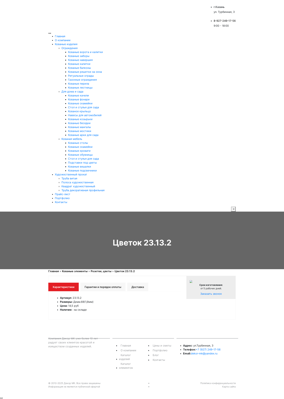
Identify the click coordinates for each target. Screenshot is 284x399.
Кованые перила (78, 83)
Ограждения (69, 48)
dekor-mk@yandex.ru (204, 353)
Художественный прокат (71, 174)
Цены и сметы (162, 345)
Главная (60, 36)
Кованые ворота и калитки (85, 52)
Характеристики (63, 287)
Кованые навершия (80, 60)
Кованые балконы (79, 67)
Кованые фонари (79, 99)
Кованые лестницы (80, 87)
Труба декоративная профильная (83, 190)
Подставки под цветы (82, 162)
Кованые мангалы (79, 127)
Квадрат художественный (78, 186)
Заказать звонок (211, 293)
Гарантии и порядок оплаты (103, 287)
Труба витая (69, 178)
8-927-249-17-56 (225, 20)
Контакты (61, 202)
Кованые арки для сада (83, 135)
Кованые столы (78, 142)
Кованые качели (78, 95)
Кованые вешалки (79, 166)
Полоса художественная (77, 182)
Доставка (137, 287)
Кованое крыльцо (79, 111)
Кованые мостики (79, 131)
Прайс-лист (62, 194)
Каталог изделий (125, 357)
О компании (63, 40)
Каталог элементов (126, 365)
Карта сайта (229, 386)
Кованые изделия (66, 44)
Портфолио (62, 198)
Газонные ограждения (82, 79)
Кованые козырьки (80, 119)
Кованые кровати (79, 150)
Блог (156, 355)
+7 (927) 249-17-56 (208, 349)
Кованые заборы (78, 56)
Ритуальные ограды (81, 75)
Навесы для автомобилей (85, 115)
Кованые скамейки (80, 103)
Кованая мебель (71, 139)
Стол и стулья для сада (83, 107)
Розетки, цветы (101, 271)
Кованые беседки (79, 123)
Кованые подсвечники (82, 170)
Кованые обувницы (80, 154)
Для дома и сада (72, 91)
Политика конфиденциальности (218, 383)
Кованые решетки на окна (85, 71)
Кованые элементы (75, 271)
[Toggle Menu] (49, 33)
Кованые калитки (79, 63)
